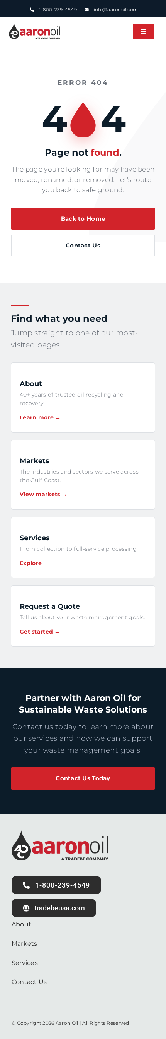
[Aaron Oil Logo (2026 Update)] (35, 26)
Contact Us (83, 245)
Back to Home (83, 218)
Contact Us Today (83, 778)
